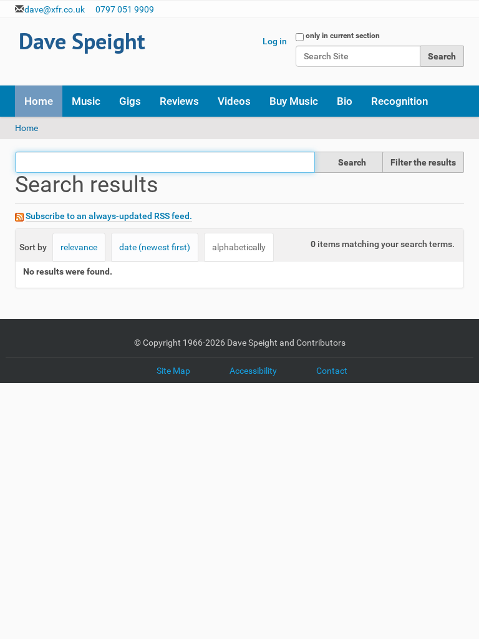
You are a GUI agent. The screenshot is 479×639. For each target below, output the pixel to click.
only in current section (343, 35)
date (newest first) (154, 247)
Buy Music (293, 101)
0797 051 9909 (124, 9)
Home (38, 101)
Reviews (179, 101)
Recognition (399, 101)
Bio (344, 101)
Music (86, 101)
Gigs (130, 101)
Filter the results (423, 162)
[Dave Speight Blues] (82, 43)
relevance (78, 247)
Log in (275, 41)
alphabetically (239, 247)
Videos (234, 101)
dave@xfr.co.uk (54, 9)
